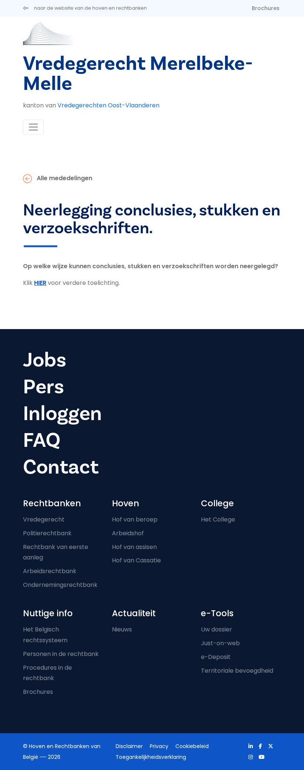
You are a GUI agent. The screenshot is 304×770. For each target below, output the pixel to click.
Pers (43, 387)
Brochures (266, 8)
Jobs (44, 360)
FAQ (41, 440)
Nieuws (122, 629)
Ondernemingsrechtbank (60, 585)
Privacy (159, 746)
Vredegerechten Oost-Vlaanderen (108, 105)
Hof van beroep (135, 519)
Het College (218, 519)
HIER (40, 283)
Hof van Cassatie (136, 560)
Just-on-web (220, 643)
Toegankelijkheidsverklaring (151, 757)
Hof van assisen (134, 547)
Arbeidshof (128, 533)
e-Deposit (216, 657)
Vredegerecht (44, 519)
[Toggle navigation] (33, 127)
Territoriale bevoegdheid (237, 670)
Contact (61, 467)
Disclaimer (129, 746)
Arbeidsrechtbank (49, 571)
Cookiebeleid (192, 746)
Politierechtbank (47, 533)
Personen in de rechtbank (61, 654)
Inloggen (62, 413)
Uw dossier (216, 629)
